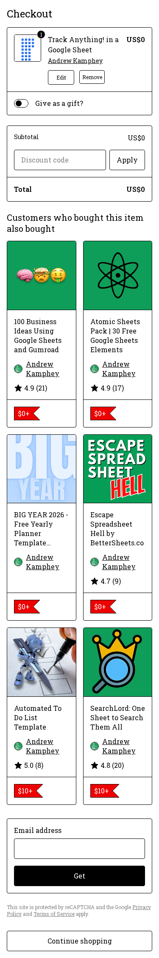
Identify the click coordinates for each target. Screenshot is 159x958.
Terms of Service (54, 913)
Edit (61, 77)
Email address (37, 830)
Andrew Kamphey (75, 61)
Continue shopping (79, 940)
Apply (127, 159)
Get (79, 875)
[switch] (21, 103)
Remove (92, 77)
